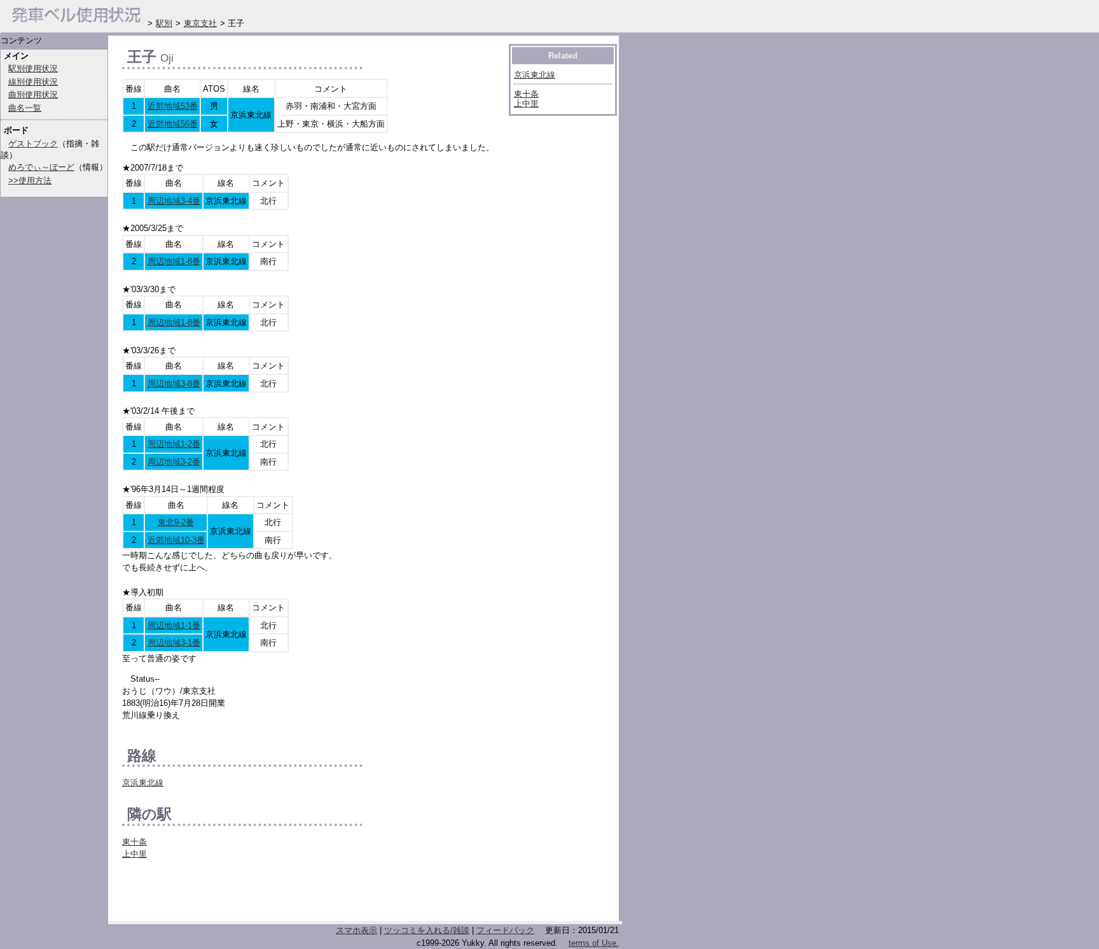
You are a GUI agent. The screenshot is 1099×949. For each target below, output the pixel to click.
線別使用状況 (33, 82)
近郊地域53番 (173, 106)
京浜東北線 (142, 782)
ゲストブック (33, 143)
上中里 (134, 854)
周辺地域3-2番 (174, 462)
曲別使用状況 (33, 94)
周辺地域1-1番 (174, 625)
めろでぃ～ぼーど (41, 167)
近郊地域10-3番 (176, 540)
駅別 (164, 23)
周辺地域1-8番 (174, 261)
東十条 (134, 842)
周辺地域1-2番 (174, 444)
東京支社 (200, 23)
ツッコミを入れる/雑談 (426, 930)
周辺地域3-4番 (174, 201)
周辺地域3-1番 (174, 642)
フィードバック (505, 930)
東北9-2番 (176, 522)
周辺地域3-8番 (174, 383)
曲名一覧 (24, 108)
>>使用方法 (30, 180)
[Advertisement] (271, 894)
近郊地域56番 (173, 124)
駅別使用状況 (33, 68)
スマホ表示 (356, 930)
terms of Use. (594, 943)
